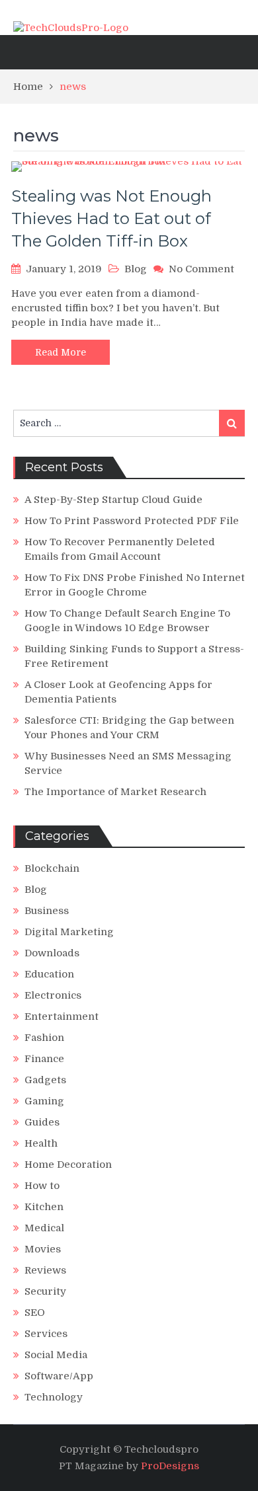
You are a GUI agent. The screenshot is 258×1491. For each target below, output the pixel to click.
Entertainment (61, 1016)
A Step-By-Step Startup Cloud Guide (113, 500)
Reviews (45, 1270)
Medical (44, 1228)
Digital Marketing (69, 932)
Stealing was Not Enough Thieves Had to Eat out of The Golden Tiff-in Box (111, 218)
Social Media (55, 1355)
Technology (53, 1397)
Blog (135, 269)
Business (46, 911)
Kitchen (44, 1207)
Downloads (51, 953)
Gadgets (45, 1080)
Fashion (44, 1038)
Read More (60, 352)
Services (45, 1334)
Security (45, 1291)
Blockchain (51, 868)
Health (41, 1143)
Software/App (58, 1376)
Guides (42, 1122)
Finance (44, 1059)
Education (49, 974)
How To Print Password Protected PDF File (131, 521)
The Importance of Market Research (115, 792)
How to (42, 1186)
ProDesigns (170, 1466)
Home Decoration (68, 1164)
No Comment (201, 269)
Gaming (44, 1101)
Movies (42, 1249)
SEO (34, 1313)
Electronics (52, 995)
